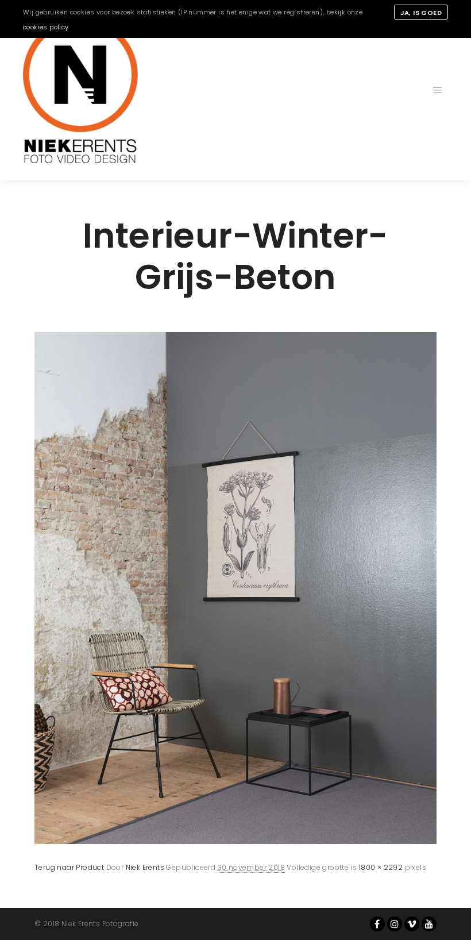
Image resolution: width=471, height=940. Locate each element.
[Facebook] (377, 923)
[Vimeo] (411, 923)
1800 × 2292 (381, 867)
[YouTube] (429, 923)
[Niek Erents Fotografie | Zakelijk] (80, 90)
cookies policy (46, 27)
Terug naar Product (69, 867)
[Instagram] (394, 923)
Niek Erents (145, 867)
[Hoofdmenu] (437, 90)
